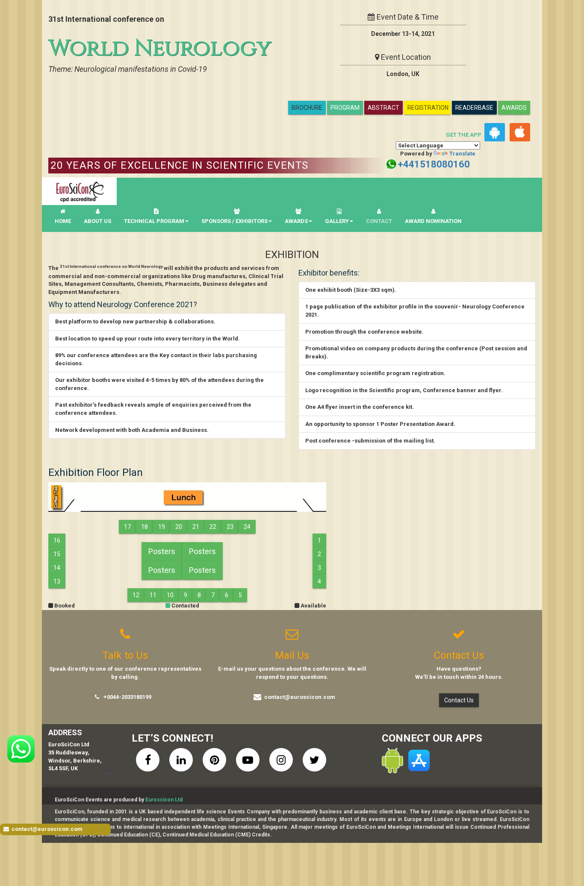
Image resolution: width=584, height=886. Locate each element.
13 (56, 581)
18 (144, 526)
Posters (161, 551)
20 (178, 526)
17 (127, 526)
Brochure (307, 107)
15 (56, 554)
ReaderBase (474, 107)
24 (247, 526)
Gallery (337, 221)
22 (212, 526)
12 (136, 595)
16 (56, 540)
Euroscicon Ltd (164, 800)
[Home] (79, 191)
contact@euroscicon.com (299, 697)
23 (230, 526)
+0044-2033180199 (127, 697)
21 (195, 526)
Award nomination (433, 221)
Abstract (383, 107)
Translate (462, 153)
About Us (97, 221)
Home (63, 221)
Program (345, 107)
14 (56, 567)
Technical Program (154, 221)
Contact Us (459, 700)
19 (161, 526)
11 (153, 595)
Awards (514, 107)
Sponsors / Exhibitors (234, 221)
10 (170, 595)
